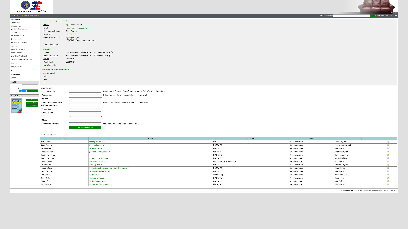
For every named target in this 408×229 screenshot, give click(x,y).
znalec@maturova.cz (121, 168)
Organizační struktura (19, 29)
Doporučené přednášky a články (22, 59)
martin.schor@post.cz (97, 178)
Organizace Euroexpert (19, 42)
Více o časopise (33, 105)
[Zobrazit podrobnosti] (388, 142)
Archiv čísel (34, 102)
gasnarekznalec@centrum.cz (100, 152)
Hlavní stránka (15, 19)
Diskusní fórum (15, 74)
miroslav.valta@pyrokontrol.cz (100, 184)
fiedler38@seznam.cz (97, 148)
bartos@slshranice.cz (97, 142)
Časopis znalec (17, 66)
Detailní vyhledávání (382, 15)
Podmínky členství (18, 35)
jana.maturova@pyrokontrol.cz (100, 168)
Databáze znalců (16, 22)
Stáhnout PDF (33, 100)
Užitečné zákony (17, 52)
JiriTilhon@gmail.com (97, 181)
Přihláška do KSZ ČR (18, 49)
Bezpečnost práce (72, 37)
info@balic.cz (94, 175)
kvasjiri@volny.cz (95, 165)
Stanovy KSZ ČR (17, 39)
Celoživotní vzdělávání (19, 56)
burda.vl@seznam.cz (97, 145)
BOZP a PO (70, 34)
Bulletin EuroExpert (18, 70)
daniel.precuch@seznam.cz (99, 171)
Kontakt (13, 77)
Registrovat (23, 91)
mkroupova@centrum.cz (98, 161)
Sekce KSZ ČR (393, 15)
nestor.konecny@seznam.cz (76, 28)
